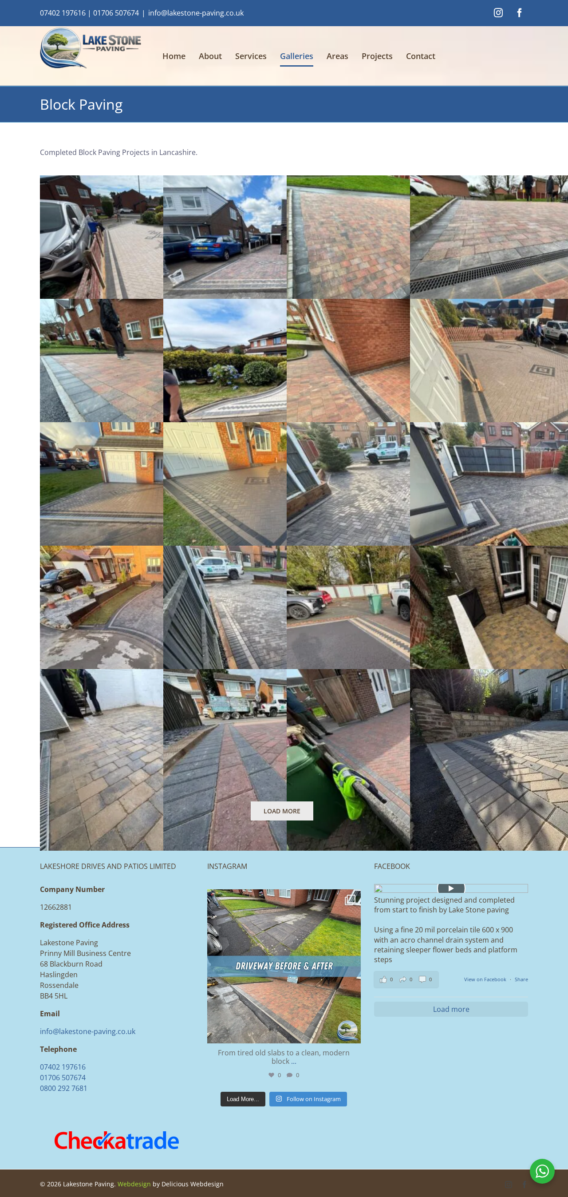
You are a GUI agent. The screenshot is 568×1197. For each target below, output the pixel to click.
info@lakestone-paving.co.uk (196, 13)
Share (521, 979)
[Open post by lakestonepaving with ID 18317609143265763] (284, 966)
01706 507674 (116, 13)
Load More (282, 811)
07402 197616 (63, 13)
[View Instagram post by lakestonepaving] (352, 1032)
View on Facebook (486, 979)
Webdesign (134, 1184)
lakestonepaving (282, 898)
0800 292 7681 (63, 1088)
